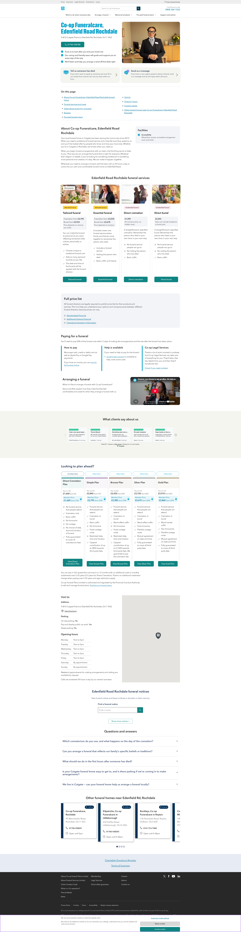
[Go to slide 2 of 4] (119, 846)
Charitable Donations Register (120, 860)
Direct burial (166, 279)
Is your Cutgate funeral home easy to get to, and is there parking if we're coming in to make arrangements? (114, 773)
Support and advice (167, 15)
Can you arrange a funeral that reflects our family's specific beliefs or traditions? (107, 751)
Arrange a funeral (102, 15)
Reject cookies (160, 924)
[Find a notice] (140, 710)
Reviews (67, 113)
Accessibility (93, 905)
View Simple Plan (96, 564)
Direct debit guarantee (100, 884)
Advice (124, 880)
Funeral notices (130, 106)
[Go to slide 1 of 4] (117, 846)
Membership (96, 876)
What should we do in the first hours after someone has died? (97, 761)
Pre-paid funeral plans (145, 15)
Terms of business (120, 865)
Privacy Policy (65, 905)
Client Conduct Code (69, 884)
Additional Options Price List (79, 319)
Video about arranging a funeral (77, 108)
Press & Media (66, 893)
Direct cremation (136, 279)
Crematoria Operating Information (81, 323)
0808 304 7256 (172, 9)
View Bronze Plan (120, 564)
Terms (84, 905)
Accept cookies (160, 929)
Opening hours (130, 101)
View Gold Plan (167, 564)
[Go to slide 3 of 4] (121, 846)
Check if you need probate (156, 368)
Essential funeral (105, 279)
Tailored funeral (74, 279)
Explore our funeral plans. (101, 585)
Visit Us (127, 97)
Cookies (76, 905)
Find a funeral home (173, 2)
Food (63, 2)
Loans (98, 2)
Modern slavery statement (109, 905)
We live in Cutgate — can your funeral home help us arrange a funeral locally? (106, 784)
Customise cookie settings (160, 918)
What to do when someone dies (78, 15)
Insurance (69, 2)
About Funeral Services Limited (73, 880)
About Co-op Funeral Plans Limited (74, 876)
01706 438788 (73, 44)
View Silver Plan (144, 564)
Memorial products (122, 15)
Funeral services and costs (75, 104)
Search (138, 8)
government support (115, 357)
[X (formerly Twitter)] (164, 876)
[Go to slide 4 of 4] (124, 846)
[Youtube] (173, 876)
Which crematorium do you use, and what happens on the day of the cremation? (108, 741)
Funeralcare (90, 2)
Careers (124, 876)
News (63, 897)
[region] (120, 923)
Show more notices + (120, 721)
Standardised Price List (76, 315)
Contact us (125, 884)
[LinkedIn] (179, 876)
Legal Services (79, 2)
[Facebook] (168, 876)
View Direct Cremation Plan (72, 562)
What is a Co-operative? (70, 888)
